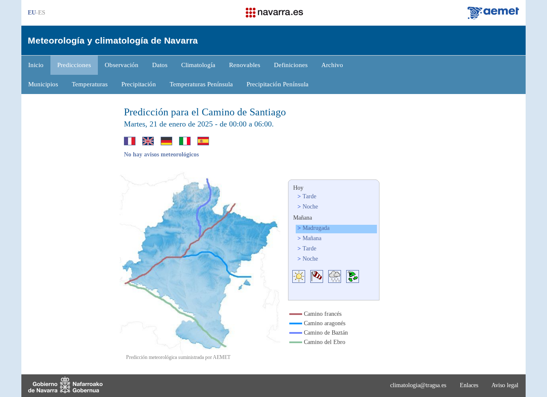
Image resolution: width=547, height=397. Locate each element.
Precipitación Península (278, 84)
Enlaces (469, 385)
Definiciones (291, 65)
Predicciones (74, 65)
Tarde (309, 196)
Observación (121, 65)
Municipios (43, 84)
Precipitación (138, 84)
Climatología (198, 65)
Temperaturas (90, 84)
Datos (160, 65)
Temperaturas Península (201, 84)
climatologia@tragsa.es (418, 385)
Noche (310, 206)
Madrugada (316, 228)
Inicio (36, 65)
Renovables (244, 65)
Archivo (332, 65)
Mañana (312, 238)
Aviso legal (504, 385)
